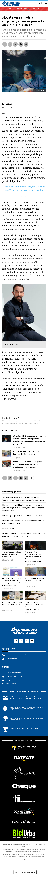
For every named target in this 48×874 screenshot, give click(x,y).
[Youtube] (32, 641)
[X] (15, 44)
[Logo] (11, 4)
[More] (31, 478)
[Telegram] (20, 44)
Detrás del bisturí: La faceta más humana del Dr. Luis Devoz (34, 580)
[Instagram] (21, 641)
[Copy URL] (26, 44)
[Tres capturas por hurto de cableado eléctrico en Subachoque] (12, 545)
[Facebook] (4, 44)
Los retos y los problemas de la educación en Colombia (23, 515)
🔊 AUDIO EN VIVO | (33, 9)
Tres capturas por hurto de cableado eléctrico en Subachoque (11, 554)
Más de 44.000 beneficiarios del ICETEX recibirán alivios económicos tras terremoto (12, 604)
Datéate (9, 104)
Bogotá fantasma (9, 528)
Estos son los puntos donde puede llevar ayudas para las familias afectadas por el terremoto (27, 464)
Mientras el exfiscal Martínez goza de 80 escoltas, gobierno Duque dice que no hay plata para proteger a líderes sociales (23, 508)
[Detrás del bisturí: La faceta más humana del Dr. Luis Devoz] (6, 453)
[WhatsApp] (10, 44)
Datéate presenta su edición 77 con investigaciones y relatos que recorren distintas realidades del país (12, 581)
